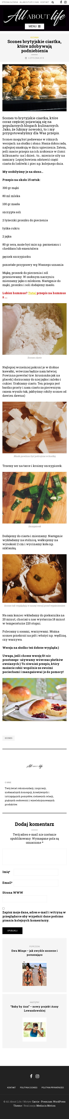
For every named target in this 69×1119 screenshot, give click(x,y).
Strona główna (10, 2)
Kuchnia (34, 38)
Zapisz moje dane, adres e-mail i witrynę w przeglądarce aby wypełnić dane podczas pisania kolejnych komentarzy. (34, 916)
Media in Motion (46, 1105)
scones (8, 738)
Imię (6, 872)
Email (7, 883)
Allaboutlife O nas (29, 2)
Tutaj (32, 293)
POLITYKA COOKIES (28, 1087)
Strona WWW (12, 892)
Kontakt (44, 2)
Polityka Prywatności (53, 1087)
